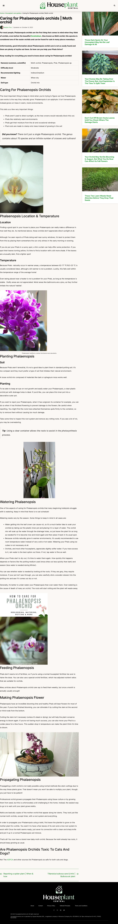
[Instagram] (57, 910)
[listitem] (100, 30)
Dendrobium (36, 36)
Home (2, 13)
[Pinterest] (60, 910)
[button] (3, 5)
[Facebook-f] (54, 910)
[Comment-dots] (64, 910)
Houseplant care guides (13, 13)
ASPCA (10, 860)
